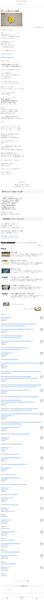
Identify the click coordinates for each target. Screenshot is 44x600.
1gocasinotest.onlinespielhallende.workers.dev (11, 457)
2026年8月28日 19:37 (4, 568)
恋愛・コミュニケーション (11, 242)
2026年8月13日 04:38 (4, 379)
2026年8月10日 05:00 (4, 354)
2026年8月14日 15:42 (4, 479)
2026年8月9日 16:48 (4, 342)
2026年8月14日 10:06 (4, 469)
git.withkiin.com (4, 508)
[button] (41, 319)
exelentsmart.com (4, 447)
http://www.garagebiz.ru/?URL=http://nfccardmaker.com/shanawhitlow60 (16, 329)
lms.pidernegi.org (4, 487)
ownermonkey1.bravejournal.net (8, 531)
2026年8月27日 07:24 (4, 521)
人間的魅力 (3, 242)
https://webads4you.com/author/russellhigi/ (10, 477)
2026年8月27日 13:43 (4, 545)
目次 (20, 182)
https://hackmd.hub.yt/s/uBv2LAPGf (8, 555)
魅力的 (35, 242)
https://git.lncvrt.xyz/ (5, 519)
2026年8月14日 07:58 (4, 459)
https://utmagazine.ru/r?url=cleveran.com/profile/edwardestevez (14, 390)
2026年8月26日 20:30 (4, 509)
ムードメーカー (23, 242)
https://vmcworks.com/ (5, 467)
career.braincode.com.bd (6, 352)
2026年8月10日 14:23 (4, 366)
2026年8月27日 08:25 (4, 533)
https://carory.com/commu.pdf (7, 57)
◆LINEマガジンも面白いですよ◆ (21, 184)
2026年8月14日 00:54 (4, 428)
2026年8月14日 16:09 (4, 489)
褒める (32, 242)
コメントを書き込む (22, 586)
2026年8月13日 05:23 (4, 391)
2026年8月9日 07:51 (4, 330)
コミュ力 (18, 242)
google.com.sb (4, 567)
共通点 (28, 242)
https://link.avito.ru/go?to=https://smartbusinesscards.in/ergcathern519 (16, 341)
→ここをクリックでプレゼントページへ (9, 237)
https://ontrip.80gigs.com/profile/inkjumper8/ (10, 543)
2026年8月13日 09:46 (4, 403)
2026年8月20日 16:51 (4, 499)
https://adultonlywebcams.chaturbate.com (10, 427)
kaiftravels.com (4, 437)
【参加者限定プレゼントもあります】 (22, 186)
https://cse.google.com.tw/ (6, 498)
